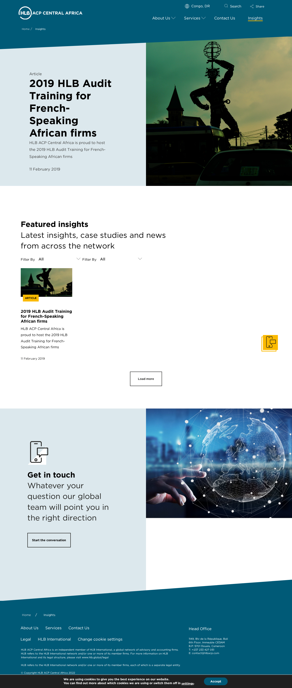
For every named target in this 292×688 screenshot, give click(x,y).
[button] (260, 6)
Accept (215, 681)
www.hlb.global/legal (95, 657)
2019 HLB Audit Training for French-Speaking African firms (46, 316)
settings (187, 683)
